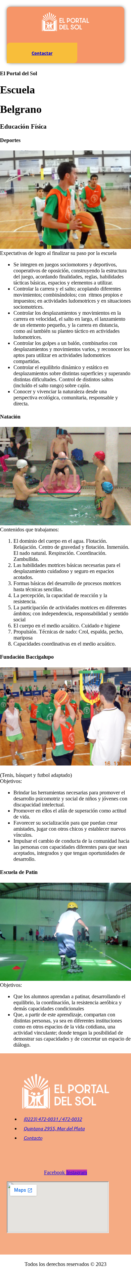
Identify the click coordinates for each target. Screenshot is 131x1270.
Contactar (42, 53)
